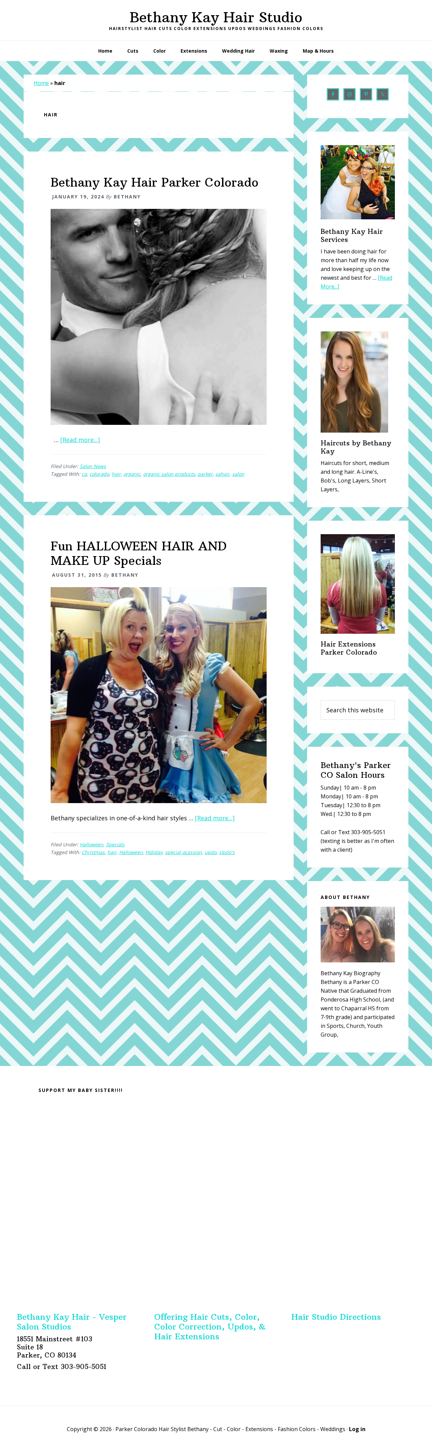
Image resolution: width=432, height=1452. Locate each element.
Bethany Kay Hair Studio (216, 17)
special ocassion (183, 852)
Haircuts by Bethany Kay (356, 447)
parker (205, 474)
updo (210, 852)
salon (238, 474)
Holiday (153, 852)
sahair (222, 474)
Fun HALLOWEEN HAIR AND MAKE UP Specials (138, 553)
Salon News (93, 466)
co (84, 474)
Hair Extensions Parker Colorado (349, 648)
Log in (357, 1429)
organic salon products (169, 474)
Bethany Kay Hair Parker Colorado (155, 182)
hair (116, 474)
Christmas (93, 852)
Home (41, 83)
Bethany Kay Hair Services (352, 235)
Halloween (91, 844)
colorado (99, 474)
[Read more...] (80, 440)
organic (132, 474)
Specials (115, 844)
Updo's (227, 852)
